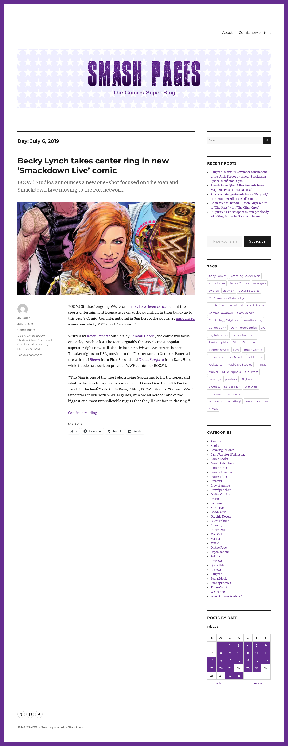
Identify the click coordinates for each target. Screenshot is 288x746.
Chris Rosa (36, 340)
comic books (255, 305)
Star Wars (251, 386)
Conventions (219, 477)
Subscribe (257, 241)
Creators (216, 481)
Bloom (95, 359)
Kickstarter (216, 364)
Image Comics (253, 349)
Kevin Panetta (98, 336)
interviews (216, 357)
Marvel (213, 372)
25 (248, 668)
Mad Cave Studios (240, 364)
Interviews (218, 530)
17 (238, 660)
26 (257, 668)
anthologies (217, 283)
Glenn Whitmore (244, 342)
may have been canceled (151, 306)
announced (185, 318)
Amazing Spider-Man (245, 276)
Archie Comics (239, 283)
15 (220, 660)
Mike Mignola (231, 372)
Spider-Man (232, 386)
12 (256, 653)
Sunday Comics (221, 583)
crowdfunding (252, 320)
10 (238, 653)
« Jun (219, 683)
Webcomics (218, 592)
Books (215, 446)
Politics (216, 556)
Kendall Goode (142, 336)
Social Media (219, 578)
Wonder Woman (256, 401)
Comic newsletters (255, 33)
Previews (217, 561)
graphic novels (219, 349)
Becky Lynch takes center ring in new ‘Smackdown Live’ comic (93, 165)
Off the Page (219, 547)
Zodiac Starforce (151, 359)
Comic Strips (219, 468)
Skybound (248, 379)
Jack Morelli (235, 357)
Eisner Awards (242, 335)
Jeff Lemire (255, 357)
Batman (228, 290)
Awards (216, 441)
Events (215, 499)
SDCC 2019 (24, 349)
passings (215, 379)
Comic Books (26, 329)
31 (238, 675)
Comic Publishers (222, 463)
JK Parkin (24, 318)
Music (215, 543)
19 (256, 660)
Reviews (216, 570)
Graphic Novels (221, 516)
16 (229, 660)
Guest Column (220, 521)
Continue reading (82, 413)
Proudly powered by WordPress (62, 727)
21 (211, 668)
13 (266, 653)
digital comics (218, 335)
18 (247, 660)
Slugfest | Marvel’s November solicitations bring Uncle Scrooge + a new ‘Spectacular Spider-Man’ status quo (239, 176)
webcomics (235, 394)
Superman (216, 394)
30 (229, 675)
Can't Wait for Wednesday (226, 298)
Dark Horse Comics (243, 327)
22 (221, 668)
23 (229, 668)
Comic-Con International (226, 305)
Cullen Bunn (217, 327)
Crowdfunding (220, 485)
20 (266, 660)
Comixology (245, 312)
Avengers (259, 283)
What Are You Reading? (225, 401)
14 (211, 660)
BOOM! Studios (248, 290)
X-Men (213, 408)
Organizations (220, 552)
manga (261, 364)
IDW (236, 349)
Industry (216, 525)
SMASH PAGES (27, 727)
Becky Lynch (26, 335)
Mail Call (216, 534)
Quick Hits (218, 565)
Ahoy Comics (217, 276)
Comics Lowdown (221, 312)
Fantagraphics (219, 342)
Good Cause (218, 512)
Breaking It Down (222, 450)
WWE (37, 349)
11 (248, 653)
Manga (215, 539)
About (227, 33)
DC (263, 327)
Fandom (216, 503)
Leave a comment (29, 354)
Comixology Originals (223, 320)
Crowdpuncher (221, 490)
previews (231, 379)
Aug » (258, 683)
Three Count (219, 587)
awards (214, 290)
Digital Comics (220, 494)
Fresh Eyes (218, 508)
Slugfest (214, 386)
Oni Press (251, 372)
